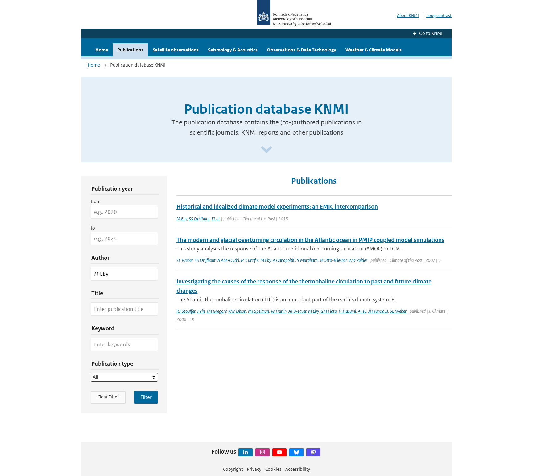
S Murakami (307, 260)
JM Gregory (216, 311)
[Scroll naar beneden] (266, 150)
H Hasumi (347, 311)
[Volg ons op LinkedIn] (245, 452)
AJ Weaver (297, 311)
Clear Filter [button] (108, 397)
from (96, 201)
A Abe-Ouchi (228, 260)
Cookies (273, 469)
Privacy (254, 469)
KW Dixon (237, 311)
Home (101, 50)
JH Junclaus (378, 311)
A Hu (362, 311)
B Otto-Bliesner (333, 260)
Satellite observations (176, 50)
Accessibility (297, 469)
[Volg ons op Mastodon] (313, 452)
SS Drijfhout (199, 219)
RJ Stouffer (185, 311)
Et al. (216, 219)
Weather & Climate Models (373, 50)
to (93, 228)
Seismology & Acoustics (233, 50)
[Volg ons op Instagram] (262, 452)
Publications (130, 50)
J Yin (201, 311)
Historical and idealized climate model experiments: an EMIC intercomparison (277, 206)
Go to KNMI (430, 33)
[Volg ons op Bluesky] (296, 452)
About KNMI (408, 15)
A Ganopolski (284, 260)
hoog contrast (439, 15)
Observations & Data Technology (301, 50)
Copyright (233, 469)
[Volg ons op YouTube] (279, 452)
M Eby (181, 219)
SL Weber (184, 260)
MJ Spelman (258, 311)
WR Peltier (358, 260)
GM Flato (328, 311)
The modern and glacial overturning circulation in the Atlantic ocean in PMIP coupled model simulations (310, 239)
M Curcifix (249, 260)
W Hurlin (279, 311)
